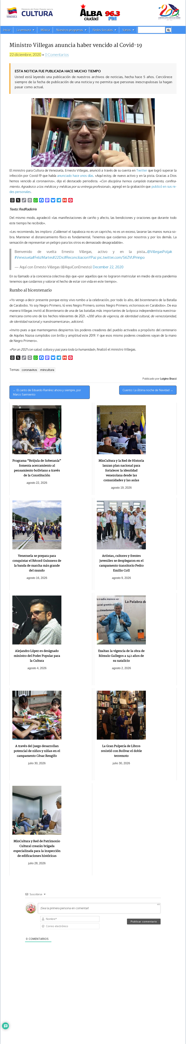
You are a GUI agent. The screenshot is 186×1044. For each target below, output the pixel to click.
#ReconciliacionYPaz (80, 257)
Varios (127, 30)
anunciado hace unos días (75, 176)
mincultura (47, 370)
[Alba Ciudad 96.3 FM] (93, 13)
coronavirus (29, 370)
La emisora (24, 30)
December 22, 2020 (108, 267)
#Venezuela (24, 257)
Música (45, 30)
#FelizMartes (43, 257)
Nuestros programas (69, 30)
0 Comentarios (57, 54)
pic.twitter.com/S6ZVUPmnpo (121, 257)
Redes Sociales (103, 30)
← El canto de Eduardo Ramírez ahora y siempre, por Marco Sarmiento (47, 392)
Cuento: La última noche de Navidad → (148, 390)
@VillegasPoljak (159, 251)
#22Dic (58, 257)
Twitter (141, 170)
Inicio (6, 30)
